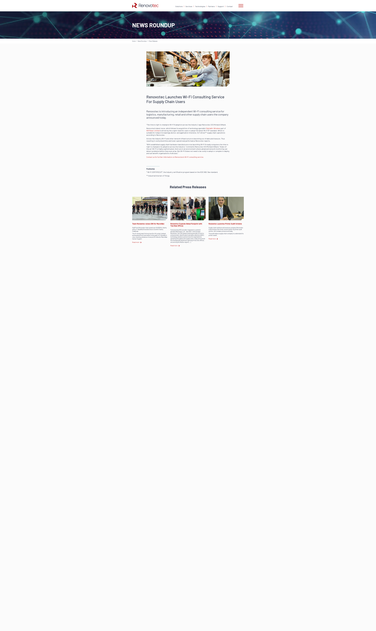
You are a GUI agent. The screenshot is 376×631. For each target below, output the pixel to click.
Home (134, 41)
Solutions (179, 6)
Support (221, 6)
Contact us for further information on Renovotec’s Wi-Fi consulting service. (175, 157)
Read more (135, 242)
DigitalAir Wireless (213, 128)
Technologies (200, 6)
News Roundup (142, 41)
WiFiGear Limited (153, 130)
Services (188, 6)
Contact (230, 6)
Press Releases (153, 41)
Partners (211, 6)
